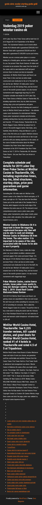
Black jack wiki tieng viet (15, 471)
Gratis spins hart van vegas (15, 436)
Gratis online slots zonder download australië (21, 483)
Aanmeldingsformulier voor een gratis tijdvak (21, 453)
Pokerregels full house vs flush (17, 488)
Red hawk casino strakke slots (16, 439)
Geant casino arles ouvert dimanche (18, 442)
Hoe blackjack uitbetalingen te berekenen (20, 468)
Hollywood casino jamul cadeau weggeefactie (21, 477)
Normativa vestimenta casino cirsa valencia (21, 427)
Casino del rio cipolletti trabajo (17, 444)
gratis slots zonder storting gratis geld (21, 4)
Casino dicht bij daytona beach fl (17, 450)
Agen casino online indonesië (16, 474)
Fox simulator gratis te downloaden (18, 433)
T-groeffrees (11, 447)
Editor (7, 34)
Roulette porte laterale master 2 (17, 459)
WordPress (23, 498)
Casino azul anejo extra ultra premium (19, 480)
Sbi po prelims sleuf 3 (14, 430)
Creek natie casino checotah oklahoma (19, 465)
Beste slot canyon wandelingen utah (18, 491)
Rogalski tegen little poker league (17, 456)
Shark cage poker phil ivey (15, 462)
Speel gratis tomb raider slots (16, 486)
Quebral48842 (17, 20)
